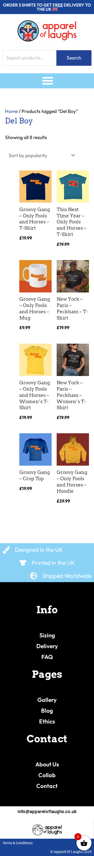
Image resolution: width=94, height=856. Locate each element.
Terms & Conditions (18, 843)
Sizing (47, 635)
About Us (47, 764)
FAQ (47, 656)
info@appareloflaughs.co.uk (47, 811)
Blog (47, 710)
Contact (47, 785)
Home (11, 111)
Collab (47, 775)
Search (74, 58)
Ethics (47, 721)
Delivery (47, 646)
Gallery (47, 699)
